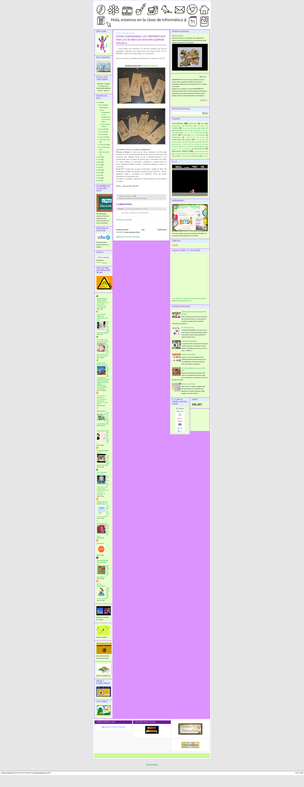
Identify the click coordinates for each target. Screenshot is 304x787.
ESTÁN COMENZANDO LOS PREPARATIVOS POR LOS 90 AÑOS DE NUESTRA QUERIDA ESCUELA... (141, 39)
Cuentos (176, 132)
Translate (104, 263)
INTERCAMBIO (176, 139)
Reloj (195, 151)
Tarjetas (174, 156)
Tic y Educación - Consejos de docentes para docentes (189, 298)
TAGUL (198, 153)
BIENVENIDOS (104, 107)
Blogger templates (8, 772)
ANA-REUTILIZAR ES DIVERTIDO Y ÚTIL (102, 562)
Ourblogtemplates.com (40, 772)
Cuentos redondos (188, 132)
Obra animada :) (178, 36)
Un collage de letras (187, 327)
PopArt (204, 146)
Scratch (176, 153)
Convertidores (186, 130)
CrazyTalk (195, 130)
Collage (176, 130)
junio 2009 (103, 131)
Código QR (204, 128)
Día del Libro (138, 198)
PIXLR (192, 146)
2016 (99, 172)
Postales (188, 148)
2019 (99, 180)
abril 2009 (103, 105)
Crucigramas (204, 130)
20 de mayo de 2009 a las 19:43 (136, 209)
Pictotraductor (185, 146)
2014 (99, 167)
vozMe (203, 156)
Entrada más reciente (122, 229)
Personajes (175, 146)
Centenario (185, 128)
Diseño (145, 198)
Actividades (127, 198)
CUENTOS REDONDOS (188, 354)
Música (174, 144)
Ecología (184, 135)
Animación (193, 123)
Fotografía (202, 135)
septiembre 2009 (105, 139)
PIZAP (198, 146)
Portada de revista (177, 148)
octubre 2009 (104, 144)
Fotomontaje (176, 137)
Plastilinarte (100, 543)
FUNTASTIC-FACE (191, 137)
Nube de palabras (183, 144)
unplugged (189, 156)
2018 (99, 178)
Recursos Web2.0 (180, 151)
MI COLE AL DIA (102, 523)
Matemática (195, 142)
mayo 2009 (103, 129)
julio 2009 (103, 134)
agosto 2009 (103, 137)
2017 (99, 175)
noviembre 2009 (104, 147)
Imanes (202, 137)
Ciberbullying (194, 128)
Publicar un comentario (124, 219)
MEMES (204, 142)
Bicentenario (189, 126)
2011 (99, 159)
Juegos (188, 139)
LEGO (197, 139)
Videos (197, 156)
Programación (199, 149)
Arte (133, 198)
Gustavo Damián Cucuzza (183, 300)
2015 (99, 170)
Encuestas (193, 135)
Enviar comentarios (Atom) (132, 232)
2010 (99, 157)
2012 (99, 162)
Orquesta (193, 144)
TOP (302, 772)
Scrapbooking (204, 151)
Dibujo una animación (188, 384)
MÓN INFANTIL (101, 411)
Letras (203, 139)
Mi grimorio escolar (103, 431)
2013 (99, 165)
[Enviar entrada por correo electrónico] (134, 196)
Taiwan (204, 153)
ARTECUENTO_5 (177, 126)
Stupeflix (191, 153)
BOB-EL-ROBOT (201, 126)
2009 (99, 102)
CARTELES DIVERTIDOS (189, 341)
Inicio (143, 229)
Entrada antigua (162, 229)
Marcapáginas (185, 142)
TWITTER (181, 156)
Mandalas (175, 142)
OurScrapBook (202, 144)
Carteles (175, 128)
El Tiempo (180, 408)
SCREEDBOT (183, 153)
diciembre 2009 (104, 152)
